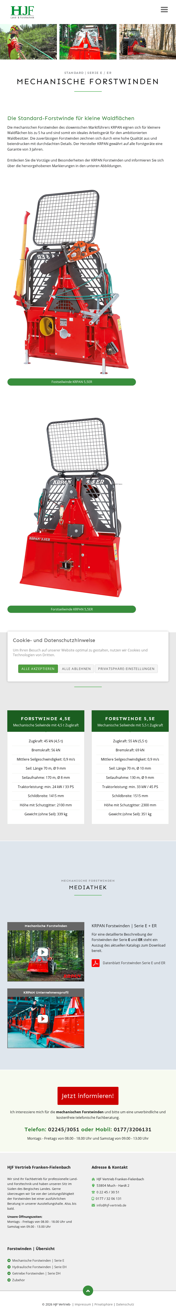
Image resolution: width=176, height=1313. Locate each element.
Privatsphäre (103, 1304)
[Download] (97, 962)
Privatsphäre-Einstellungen (126, 668)
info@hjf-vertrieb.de (111, 1205)
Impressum (83, 1304)
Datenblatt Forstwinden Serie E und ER (134, 962)
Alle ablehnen (76, 668)
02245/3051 (63, 1129)
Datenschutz (125, 1304)
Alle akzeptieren (38, 668)
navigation (164, 10)
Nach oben (88, 1291)
